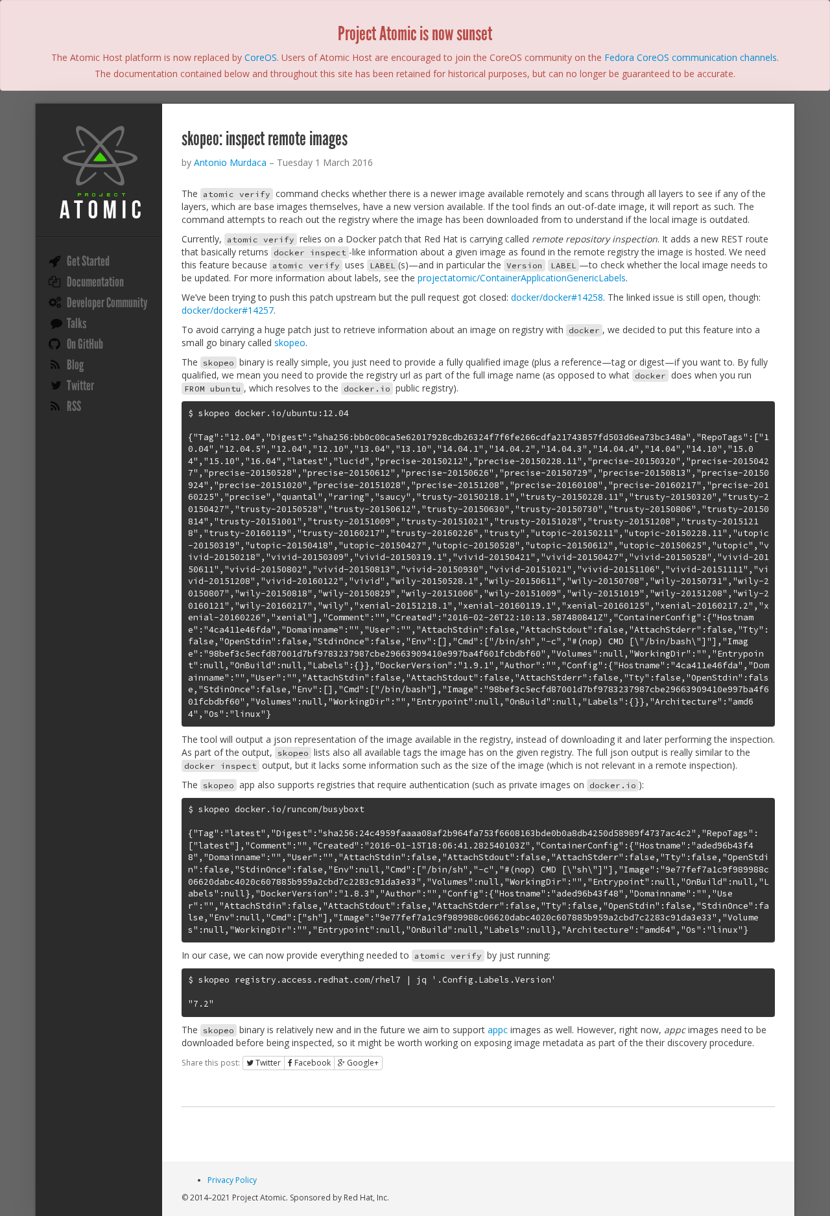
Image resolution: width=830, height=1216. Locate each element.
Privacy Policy (232, 1180)
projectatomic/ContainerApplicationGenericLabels (522, 278)
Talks (76, 323)
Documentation (95, 282)
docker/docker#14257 (228, 310)
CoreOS (260, 57)
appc (498, 1029)
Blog (75, 365)
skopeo (289, 342)
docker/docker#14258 (557, 297)
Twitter (80, 385)
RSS (74, 406)
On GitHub (85, 344)
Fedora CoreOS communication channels (690, 57)
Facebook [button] (311, 1062)
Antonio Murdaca (230, 162)
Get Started (88, 261)
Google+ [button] (362, 1062)
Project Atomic (99, 172)
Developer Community (107, 302)
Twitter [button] (267, 1062)
